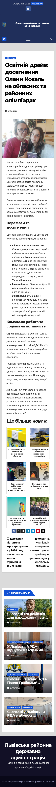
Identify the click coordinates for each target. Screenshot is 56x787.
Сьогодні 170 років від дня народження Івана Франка (27, 617)
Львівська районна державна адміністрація (32, 24)
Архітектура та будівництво (19, 642)
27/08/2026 (15, 623)
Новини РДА (10, 58)
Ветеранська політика (17, 674)
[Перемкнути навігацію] (28, 39)
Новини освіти (14, 707)
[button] (51, 39)
